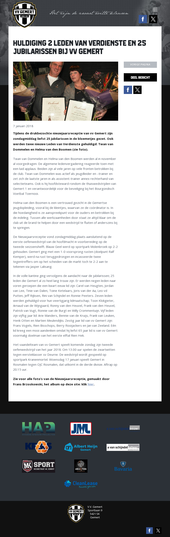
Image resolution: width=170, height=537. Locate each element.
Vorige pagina (140, 64)
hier (91, 384)
